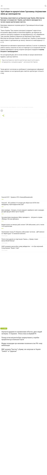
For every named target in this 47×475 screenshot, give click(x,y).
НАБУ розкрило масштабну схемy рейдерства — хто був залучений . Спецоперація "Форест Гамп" (22, 247)
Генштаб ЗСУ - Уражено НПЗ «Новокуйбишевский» (17, 197)
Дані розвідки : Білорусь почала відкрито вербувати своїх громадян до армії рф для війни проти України (22, 211)
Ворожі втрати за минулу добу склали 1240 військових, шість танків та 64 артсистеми (22, 225)
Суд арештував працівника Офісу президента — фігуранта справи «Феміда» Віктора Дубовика (21, 218)
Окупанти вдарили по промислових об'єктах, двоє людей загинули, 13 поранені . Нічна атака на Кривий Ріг (21, 333)
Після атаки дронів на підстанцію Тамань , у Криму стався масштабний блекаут (19, 240)
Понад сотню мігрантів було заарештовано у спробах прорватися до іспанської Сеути (20, 339)
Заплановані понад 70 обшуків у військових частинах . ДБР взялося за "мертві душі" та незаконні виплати (22, 232)
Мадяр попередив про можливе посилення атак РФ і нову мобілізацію (21, 344)
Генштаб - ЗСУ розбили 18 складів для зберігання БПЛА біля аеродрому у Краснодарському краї (20, 203)
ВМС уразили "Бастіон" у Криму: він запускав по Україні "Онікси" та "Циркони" (21, 350)
